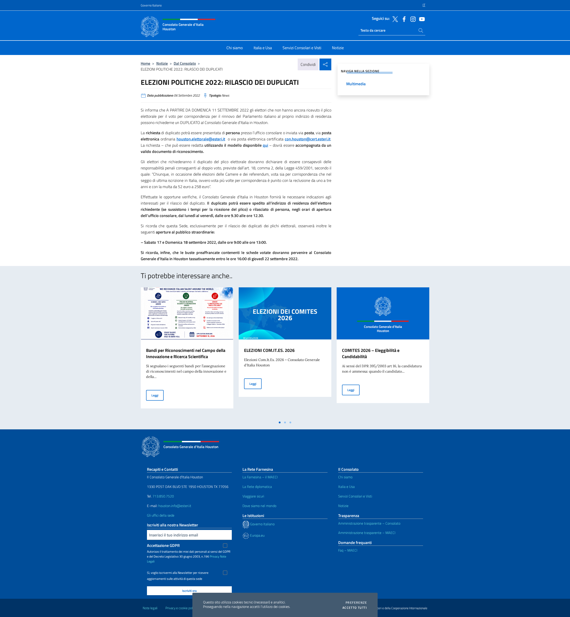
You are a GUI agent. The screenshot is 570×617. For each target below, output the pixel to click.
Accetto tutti (354, 607)
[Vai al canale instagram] (411, 18)
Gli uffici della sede (160, 515)
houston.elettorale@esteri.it (201, 139)
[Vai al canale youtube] (420, 18)
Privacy (214, 556)
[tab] (280, 422)
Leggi (157, 395)
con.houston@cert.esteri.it (307, 139)
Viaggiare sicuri (253, 496)
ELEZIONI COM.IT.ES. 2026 (269, 350)
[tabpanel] (187, 352)
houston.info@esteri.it (174, 505)
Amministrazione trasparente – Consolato (369, 523)
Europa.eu (257, 535)
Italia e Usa (346, 486)
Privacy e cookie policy (180, 608)
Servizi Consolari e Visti (355, 496)
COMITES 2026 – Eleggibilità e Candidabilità (370, 353)
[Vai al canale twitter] (394, 18)
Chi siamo (345, 477)
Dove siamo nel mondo (259, 505)
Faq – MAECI (347, 550)
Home (145, 63)
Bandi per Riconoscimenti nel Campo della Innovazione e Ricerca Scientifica (185, 353)
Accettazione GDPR (163, 545)
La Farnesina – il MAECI (260, 477)
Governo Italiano (151, 5)
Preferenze (356, 602)
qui (265, 145)
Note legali (150, 608)
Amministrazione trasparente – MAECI (366, 532)
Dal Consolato (185, 63)
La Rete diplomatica (257, 486)
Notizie (162, 63)
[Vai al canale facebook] (403, 18)
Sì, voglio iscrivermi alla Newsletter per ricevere (177, 572)
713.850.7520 (163, 496)
